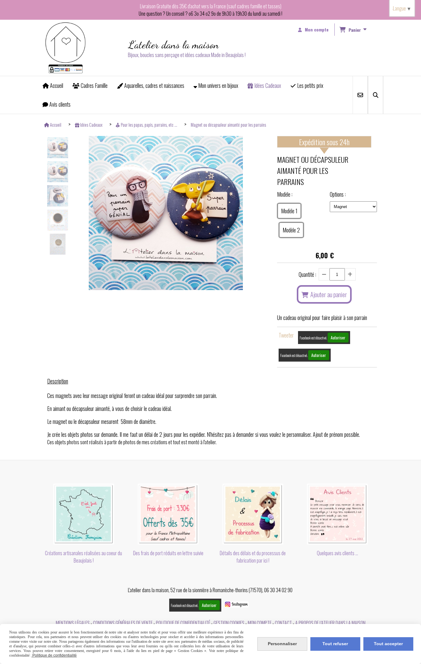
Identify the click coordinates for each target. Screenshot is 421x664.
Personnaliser (282, 643)
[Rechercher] (375, 95)
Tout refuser (335, 643)
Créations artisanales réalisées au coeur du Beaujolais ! (83, 556)
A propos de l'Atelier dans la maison (330, 623)
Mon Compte (260, 623)
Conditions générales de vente (123, 623)
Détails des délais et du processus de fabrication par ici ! (253, 556)
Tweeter (286, 335)
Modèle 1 (289, 211)
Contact (283, 623)
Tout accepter (388, 643)
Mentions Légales (73, 623)
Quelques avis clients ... (337, 553)
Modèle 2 (291, 230)
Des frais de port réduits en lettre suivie (168, 553)
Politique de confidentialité (183, 623)
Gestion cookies (229, 623)
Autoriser (338, 337)
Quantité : (307, 274)
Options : (338, 194)
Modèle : (284, 194)
